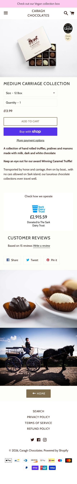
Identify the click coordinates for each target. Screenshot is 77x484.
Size (8, 93)
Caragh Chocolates (38, 13)
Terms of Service (38, 423)
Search (38, 411)
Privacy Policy (38, 417)
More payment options (30, 140)
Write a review (41, 245)
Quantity (11, 102)
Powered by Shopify (56, 450)
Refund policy (38, 428)
